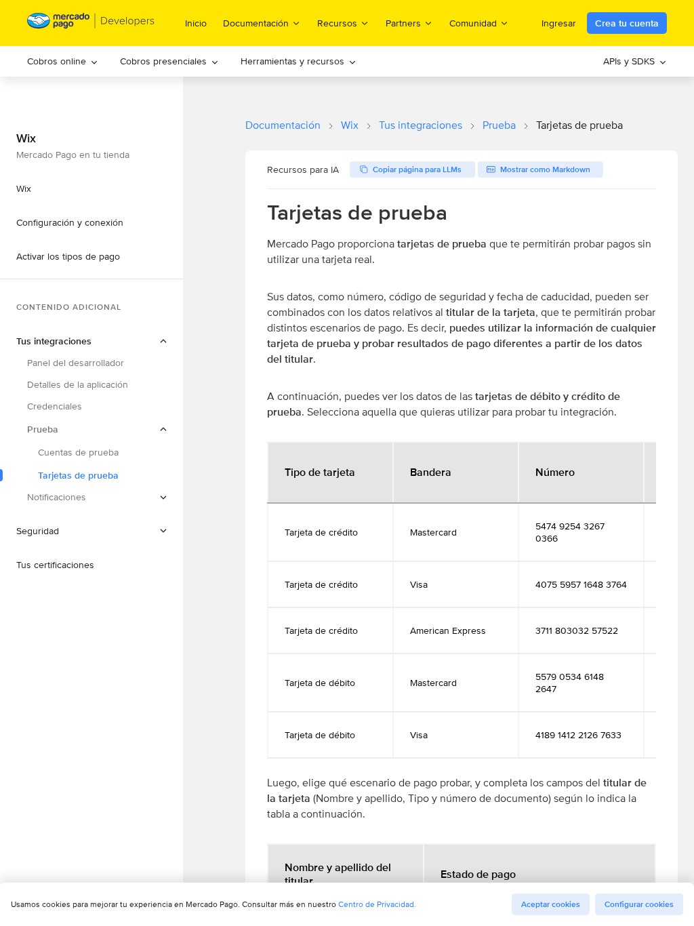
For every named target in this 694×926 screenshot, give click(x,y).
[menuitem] (62, 61)
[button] (91, 429)
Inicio (196, 23)
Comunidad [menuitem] (473, 23)
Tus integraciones (420, 125)
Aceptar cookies (550, 904)
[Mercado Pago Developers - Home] (91, 23)
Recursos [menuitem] (337, 23)
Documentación (283, 125)
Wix (350, 125)
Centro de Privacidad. (377, 904)
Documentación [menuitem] (256, 23)
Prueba (499, 125)
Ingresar (559, 23)
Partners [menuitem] (403, 23)
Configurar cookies (639, 904)
